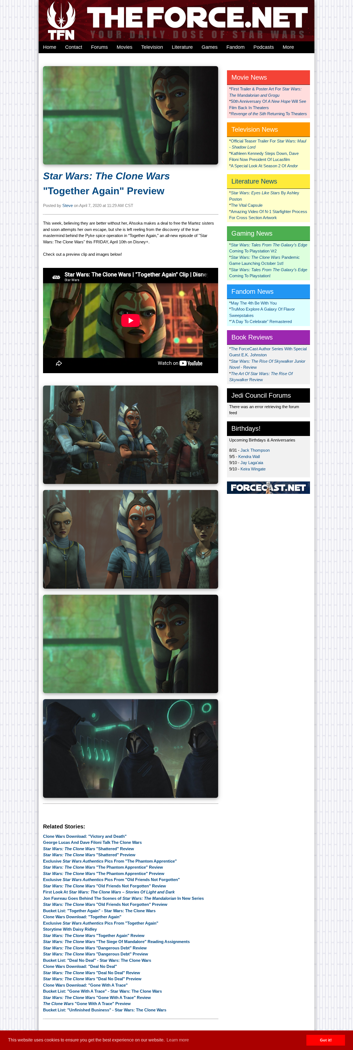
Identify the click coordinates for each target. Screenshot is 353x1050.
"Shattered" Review (88, 848)
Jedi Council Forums (261, 395)
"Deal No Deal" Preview (92, 978)
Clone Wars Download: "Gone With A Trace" (85, 985)
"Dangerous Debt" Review (95, 948)
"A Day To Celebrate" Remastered (261, 321)
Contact (73, 47)
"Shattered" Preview (89, 854)
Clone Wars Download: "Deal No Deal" (80, 966)
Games (210, 47)
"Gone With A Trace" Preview (87, 1003)
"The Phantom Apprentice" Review (103, 867)
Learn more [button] (178, 1040)
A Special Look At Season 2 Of (264, 165)
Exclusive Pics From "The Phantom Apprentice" (110, 861)
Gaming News (251, 233)
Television (152, 47)
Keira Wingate (253, 469)
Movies (124, 47)
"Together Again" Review (94, 935)
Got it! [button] (326, 1040)
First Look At (109, 892)
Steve (67, 205)
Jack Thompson (255, 450)
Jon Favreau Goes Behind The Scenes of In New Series (123, 898)
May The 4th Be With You (254, 303)
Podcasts (263, 47)
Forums (99, 47)
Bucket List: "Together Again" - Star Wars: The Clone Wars (99, 910)
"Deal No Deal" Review (91, 972)
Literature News (254, 181)
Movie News (249, 77)
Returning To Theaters (269, 113)
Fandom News (252, 291)
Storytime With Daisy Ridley (70, 929)
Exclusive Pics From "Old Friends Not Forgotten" (111, 879)
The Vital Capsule (247, 205)
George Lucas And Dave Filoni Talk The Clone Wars (92, 842)
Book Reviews (252, 337)
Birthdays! (246, 428)
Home (49, 47)
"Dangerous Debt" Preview (95, 954)
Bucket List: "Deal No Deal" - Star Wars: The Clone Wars (97, 960)
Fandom (235, 47)
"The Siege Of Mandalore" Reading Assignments (116, 941)
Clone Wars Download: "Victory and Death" (85, 836)
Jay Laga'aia (251, 462)
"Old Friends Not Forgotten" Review (104, 886)
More (288, 47)
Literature (182, 47)
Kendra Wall (249, 456)
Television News (254, 129)
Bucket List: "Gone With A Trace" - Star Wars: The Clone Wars (102, 991)
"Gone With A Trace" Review (97, 997)
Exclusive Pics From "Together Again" (100, 923)
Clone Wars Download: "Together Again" (82, 916)
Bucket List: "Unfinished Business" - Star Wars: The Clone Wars (104, 1010)
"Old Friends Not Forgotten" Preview (105, 904)
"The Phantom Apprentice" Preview (103, 873)
